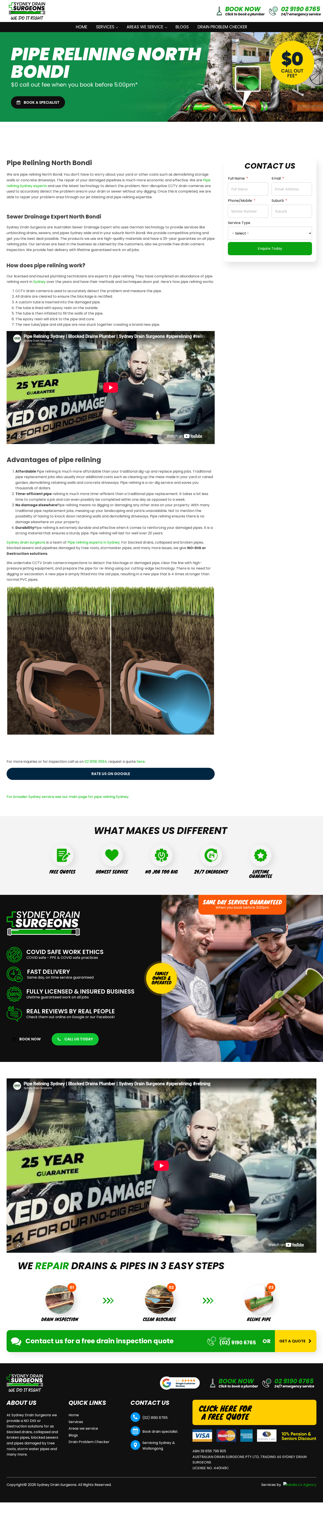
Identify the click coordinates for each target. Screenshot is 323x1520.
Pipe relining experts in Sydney (93, 542)
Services (105, 27)
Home (81, 27)
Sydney (39, 281)
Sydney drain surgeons (26, 542)
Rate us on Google (110, 773)
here (141, 761)
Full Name (236, 178)
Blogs (182, 27)
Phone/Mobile (240, 200)
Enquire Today (270, 248)
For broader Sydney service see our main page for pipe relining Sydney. (68, 796)
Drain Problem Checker (222, 27)
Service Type (239, 222)
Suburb (278, 200)
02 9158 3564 (96, 761)
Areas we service (145, 27)
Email (276, 178)
